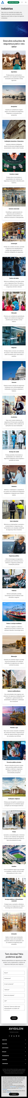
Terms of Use (13, 1086)
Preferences (8, 1092)
